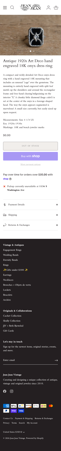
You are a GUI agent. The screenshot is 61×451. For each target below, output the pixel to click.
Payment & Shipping (24, 418)
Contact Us (8, 418)
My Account (32, 423)
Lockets (7, 290)
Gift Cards (8, 331)
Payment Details (16, 204)
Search (22, 423)
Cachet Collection (12, 316)
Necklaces (8, 280)
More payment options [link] (30, 164)
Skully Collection (11, 321)
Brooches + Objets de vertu (17, 285)
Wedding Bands (10, 255)
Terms (14, 423)
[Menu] (5, 7)
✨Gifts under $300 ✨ (15, 270)
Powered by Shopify (34, 438)
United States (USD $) (12, 432)
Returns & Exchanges (19, 225)
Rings (6, 265)
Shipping (12, 215)
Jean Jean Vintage (17, 438)
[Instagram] (11, 391)
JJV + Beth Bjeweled (13, 326)
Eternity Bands (10, 260)
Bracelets (7, 295)
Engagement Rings (12, 250)
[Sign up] (56, 360)
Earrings (7, 275)
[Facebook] (4, 391)
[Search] (12, 8)
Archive (7, 300)
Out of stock (30, 146)
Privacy (6, 423)
